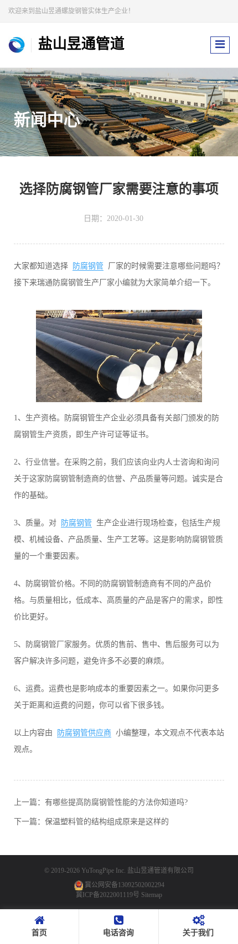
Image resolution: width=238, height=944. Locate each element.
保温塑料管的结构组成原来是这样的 (107, 822)
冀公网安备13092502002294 (124, 885)
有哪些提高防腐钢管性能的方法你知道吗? (116, 802)
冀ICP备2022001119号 (107, 895)
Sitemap (151, 895)
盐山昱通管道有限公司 (160, 870)
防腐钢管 (88, 266)
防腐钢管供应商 (84, 733)
